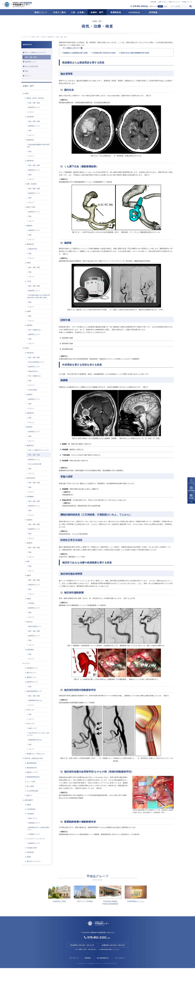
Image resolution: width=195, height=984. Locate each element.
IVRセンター (31, 710)
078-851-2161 (140, 6)
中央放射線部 (31, 809)
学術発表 (31, 603)
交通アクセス (162, 2)
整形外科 (29, 427)
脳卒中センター (32, 672)
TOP (191, 502)
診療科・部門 (97, 12)
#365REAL (134, 12)
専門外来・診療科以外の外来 (33, 758)
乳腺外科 (29, 394)
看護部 (29, 857)
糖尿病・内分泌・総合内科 (35, 98)
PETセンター (31, 723)
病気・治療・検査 (30, 57)
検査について (32, 728)
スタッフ (28, 76)
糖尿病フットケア (32, 772)
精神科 (29, 263)
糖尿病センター (32, 677)
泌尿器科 (29, 520)
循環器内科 (30, 160)
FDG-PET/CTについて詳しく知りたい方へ (38, 734)
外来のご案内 (59, 12)
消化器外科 (30, 353)
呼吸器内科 (30, 140)
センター (27, 663)
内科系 (26, 93)
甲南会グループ (187, 2)
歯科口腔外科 (31, 478)
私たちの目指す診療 (31, 66)
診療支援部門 (28, 800)
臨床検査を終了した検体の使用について (38, 828)
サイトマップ (74, 958)
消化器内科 (30, 116)
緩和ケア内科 (31, 207)
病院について (41, 12)
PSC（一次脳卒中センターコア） (35, 52)
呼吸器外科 (30, 413)
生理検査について (34, 834)
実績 (26, 71)
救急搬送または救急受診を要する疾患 (75, 53)
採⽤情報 (153, 2)
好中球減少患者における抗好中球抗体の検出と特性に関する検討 (38, 296)
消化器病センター (32, 668)
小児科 (29, 281)
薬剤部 (29, 805)
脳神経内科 (30, 244)
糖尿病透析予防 (32, 768)
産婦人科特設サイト (34, 626)
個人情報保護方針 (103, 958)
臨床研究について (30, 62)
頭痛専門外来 (32, 249)
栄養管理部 (30, 852)
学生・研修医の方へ (34, 330)
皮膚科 (29, 311)
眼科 (28, 561)
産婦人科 (29, 622)
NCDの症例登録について (36, 362)
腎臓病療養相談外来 (33, 777)
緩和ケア (29, 795)
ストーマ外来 (31, 781)
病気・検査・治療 (34, 188)
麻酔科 (29, 575)
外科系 (43, 37)
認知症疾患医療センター (34, 691)
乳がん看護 (30, 786)
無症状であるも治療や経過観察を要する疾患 (135, 53)
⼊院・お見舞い (78, 12)
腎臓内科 (29, 225)
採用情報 (153, 12)
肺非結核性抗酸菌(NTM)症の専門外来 (38, 146)
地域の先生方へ (33, 371)
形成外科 (29, 543)
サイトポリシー (120, 958)
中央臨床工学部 (32, 848)
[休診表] (191, 496)
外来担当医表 (32, 390)
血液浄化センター (32, 682)
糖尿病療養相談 (32, 763)
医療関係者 (116, 12)
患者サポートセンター (34, 861)
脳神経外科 (51, 37)
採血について (32, 818)
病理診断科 (30, 649)
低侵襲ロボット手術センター (36, 754)
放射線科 (29, 325)
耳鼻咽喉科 (30, 496)
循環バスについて (174, 2)
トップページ (25, 37)
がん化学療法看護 (32, 791)
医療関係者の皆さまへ (35, 700)
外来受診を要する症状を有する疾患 (104, 53)
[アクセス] (191, 481)
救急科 (29, 598)
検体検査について (34, 823)
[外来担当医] (191, 489)
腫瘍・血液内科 (32, 184)
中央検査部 (30, 814)
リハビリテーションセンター (36, 838)
